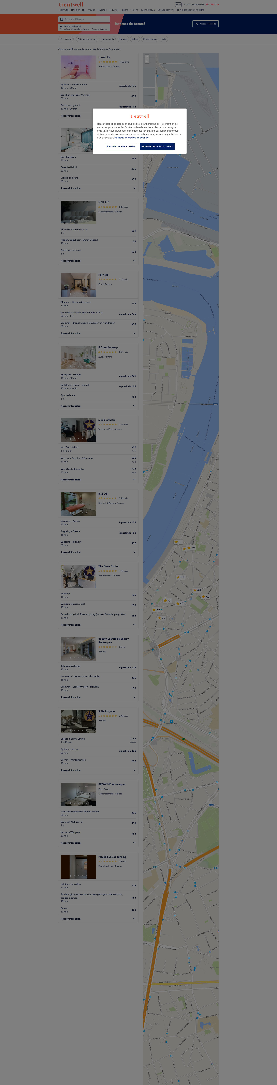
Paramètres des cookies (121, 146)
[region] (140, 131)
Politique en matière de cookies (131, 137)
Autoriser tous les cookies (157, 146)
